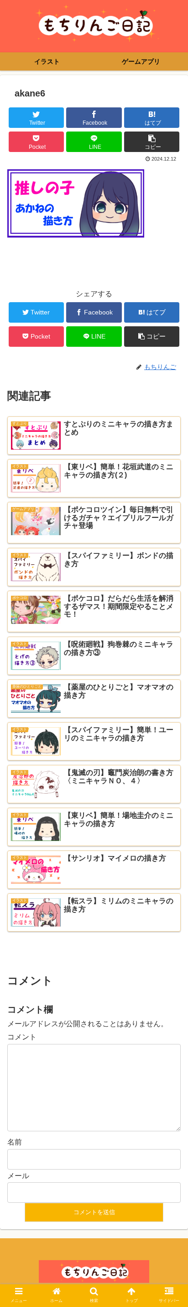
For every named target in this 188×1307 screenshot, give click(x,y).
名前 (14, 1142)
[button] (169, 946)
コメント (22, 1037)
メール (18, 1176)
